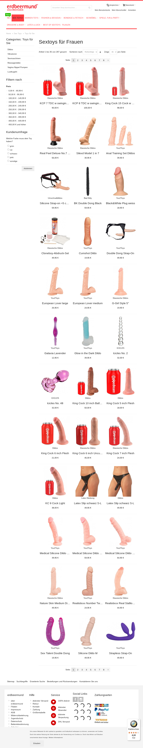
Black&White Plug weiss (120, 203)
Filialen (14, 707)
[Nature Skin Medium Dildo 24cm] (55, 581)
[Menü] (138, 720)
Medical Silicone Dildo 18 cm (57, 553)
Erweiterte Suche (37, 681)
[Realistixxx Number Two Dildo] (87, 581)
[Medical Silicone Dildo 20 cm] (87, 531)
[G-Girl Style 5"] (120, 281)
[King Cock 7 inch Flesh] (120, 431)
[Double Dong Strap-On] (120, 231)
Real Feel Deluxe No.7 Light (57, 153)
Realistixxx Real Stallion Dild (122, 603)
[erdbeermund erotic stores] (26, 7)
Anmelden (132, 10)
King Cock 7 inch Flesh (120, 453)
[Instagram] (80, 699)
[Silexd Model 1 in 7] (87, 131)
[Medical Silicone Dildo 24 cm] (120, 531)
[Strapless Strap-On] (120, 631)
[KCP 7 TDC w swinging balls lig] (55, 81)
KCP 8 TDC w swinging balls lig (91, 103)
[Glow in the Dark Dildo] (87, 331)
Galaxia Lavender (55, 353)
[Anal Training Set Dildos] (120, 131)
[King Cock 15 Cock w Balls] (120, 81)
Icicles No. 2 (120, 353)
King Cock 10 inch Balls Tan (89, 403)
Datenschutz (16, 721)
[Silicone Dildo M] (87, 631)
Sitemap (10, 681)
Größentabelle (39, 712)
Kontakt (36, 707)
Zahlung (36, 709)
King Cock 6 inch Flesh (55, 453)
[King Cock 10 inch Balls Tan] (87, 381)
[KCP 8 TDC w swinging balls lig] (87, 81)
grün (12, 146)
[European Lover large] (55, 281)
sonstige (13, 161)
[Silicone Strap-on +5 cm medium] (55, 181)
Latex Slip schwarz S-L (88, 503)
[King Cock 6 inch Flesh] (55, 431)
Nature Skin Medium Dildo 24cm (59, 603)
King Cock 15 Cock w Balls (121, 103)
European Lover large (55, 303)
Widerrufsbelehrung (19, 715)
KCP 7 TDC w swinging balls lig (59, 103)
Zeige (106, 52)
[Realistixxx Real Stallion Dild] (120, 581)
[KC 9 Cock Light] (55, 481)
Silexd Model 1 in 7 (87, 153)
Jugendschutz (17, 718)
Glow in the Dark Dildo (87, 353)
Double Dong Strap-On (120, 253)
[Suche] (89, 7)
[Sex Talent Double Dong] (55, 631)
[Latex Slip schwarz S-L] (87, 481)
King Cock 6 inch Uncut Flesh (90, 453)
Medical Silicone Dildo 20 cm (89, 553)
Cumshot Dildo (88, 253)
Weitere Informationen (56, 737)
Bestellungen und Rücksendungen (62, 681)
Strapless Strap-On (120, 653)
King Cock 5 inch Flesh (120, 403)
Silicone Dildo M (87, 653)
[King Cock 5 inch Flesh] (120, 381)
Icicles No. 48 (55, 403)
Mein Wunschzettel (119, 10)
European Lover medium (88, 303)
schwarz (13, 153)
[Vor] (108, 60)
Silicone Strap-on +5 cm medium (59, 203)
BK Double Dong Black (88, 203)
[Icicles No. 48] (55, 381)
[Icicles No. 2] (120, 331)
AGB (13, 712)
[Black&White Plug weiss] (120, 181)
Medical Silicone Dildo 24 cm (122, 553)
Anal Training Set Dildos (120, 153)
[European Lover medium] (87, 281)
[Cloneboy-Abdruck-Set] (55, 231)
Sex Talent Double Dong (55, 653)
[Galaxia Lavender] (55, 331)
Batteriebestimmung (20, 724)
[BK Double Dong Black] (87, 181)
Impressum (16, 709)
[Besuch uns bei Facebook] (75, 699)
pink (12, 157)
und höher (17, 124)
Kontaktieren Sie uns (88, 681)
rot (11, 150)
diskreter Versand (40, 701)
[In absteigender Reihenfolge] (100, 52)
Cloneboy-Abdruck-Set (55, 253)
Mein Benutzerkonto (102, 10)
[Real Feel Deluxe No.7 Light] (55, 131)
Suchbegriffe (22, 681)
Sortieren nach (75, 52)
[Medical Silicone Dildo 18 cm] (55, 531)
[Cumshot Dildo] (87, 231)
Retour (36, 704)
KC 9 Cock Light (55, 503)
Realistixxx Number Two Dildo (90, 603)
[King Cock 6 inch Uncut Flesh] (87, 431)
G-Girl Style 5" (120, 303)
